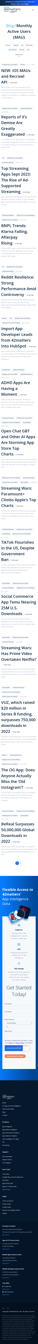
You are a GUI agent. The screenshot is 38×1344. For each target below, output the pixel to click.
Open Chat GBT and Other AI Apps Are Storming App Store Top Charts (18, 442)
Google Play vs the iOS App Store (12, 1177)
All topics (8, 45)
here (27, 4)
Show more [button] (6, 1189)
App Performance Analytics (10, 1133)
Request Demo (7, 1159)
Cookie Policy (6, 1207)
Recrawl (22, 64)
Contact (4, 1115)
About (4, 1103)
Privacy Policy (6, 1204)
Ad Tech (21, 50)
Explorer (16, 45)
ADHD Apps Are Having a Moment (15, 388)
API (22, 45)
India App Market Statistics (9, 1260)
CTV (28, 50)
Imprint (4, 1213)
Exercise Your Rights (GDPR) (11, 1210)
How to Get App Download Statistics (12, 1229)
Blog (10, 25)
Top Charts (5, 1174)
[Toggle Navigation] (33, 10)
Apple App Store (8, 1292)
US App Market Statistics (9, 1258)
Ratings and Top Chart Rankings (25, 215)
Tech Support (6, 1163)
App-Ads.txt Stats (7, 1183)
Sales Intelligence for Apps (10, 1139)
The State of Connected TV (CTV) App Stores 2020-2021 (17, 1232)
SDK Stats (5, 1180)
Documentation (7, 1156)
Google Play (7, 1286)
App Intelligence (7, 1126)
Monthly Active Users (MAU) (10, 64)
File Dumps (29, 45)
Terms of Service (7, 1201)
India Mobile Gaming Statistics (10, 1275)
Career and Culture (8, 1109)
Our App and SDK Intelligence (11, 1106)
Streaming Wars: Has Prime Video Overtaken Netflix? (18, 653)
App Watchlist (13, 50)
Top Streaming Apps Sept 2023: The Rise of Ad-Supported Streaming (16, 180)
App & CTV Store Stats (9, 1186)
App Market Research (26, 374)
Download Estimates (26, 108)
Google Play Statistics (8, 1246)
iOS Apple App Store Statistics (10, 1243)
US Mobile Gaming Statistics (10, 1272)
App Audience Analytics (9, 1136)
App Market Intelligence (9, 1130)
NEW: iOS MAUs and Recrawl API (15, 76)
